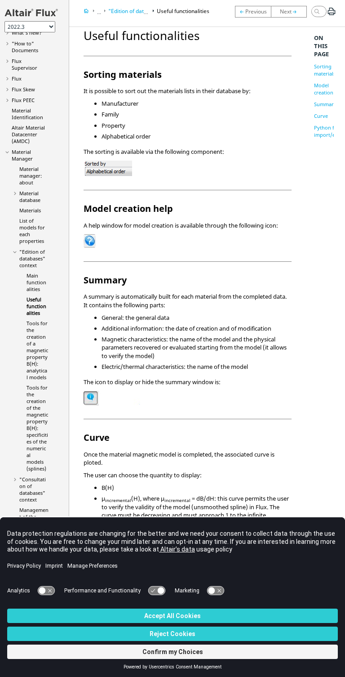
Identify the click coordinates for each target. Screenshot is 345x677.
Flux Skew (23, 89)
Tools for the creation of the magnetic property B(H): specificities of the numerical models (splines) (37, 428)
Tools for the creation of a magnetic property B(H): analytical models (37, 350)
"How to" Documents (25, 47)
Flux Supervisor (24, 64)
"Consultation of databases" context (32, 489)
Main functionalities (36, 282)
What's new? (27, 32)
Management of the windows (34, 517)
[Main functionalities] (253, 12)
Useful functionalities (36, 306)
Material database (29, 196)
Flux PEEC (23, 100)
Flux (17, 78)
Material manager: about (30, 176)
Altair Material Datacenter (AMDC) (28, 134)
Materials (30, 210)
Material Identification (27, 114)
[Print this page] (331, 15)
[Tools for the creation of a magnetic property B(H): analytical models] (291, 12)
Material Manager (22, 155)
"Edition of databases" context (32, 258)
